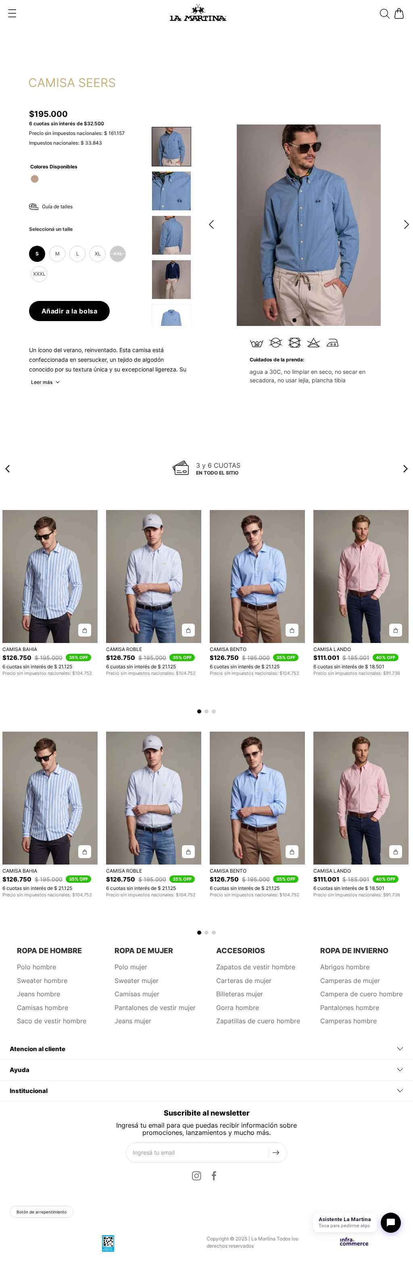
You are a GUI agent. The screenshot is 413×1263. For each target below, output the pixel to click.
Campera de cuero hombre (361, 994)
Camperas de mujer (350, 981)
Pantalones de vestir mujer (155, 1008)
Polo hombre (36, 967)
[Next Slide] (405, 468)
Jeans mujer (133, 1021)
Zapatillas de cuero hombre (258, 1021)
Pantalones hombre (349, 1008)
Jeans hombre (38, 994)
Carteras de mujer (243, 981)
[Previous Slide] (8, 468)
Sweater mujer (137, 981)
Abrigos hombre (344, 967)
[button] (12, 13)
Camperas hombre (348, 1021)
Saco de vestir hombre (51, 1021)
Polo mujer (131, 967)
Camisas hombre (42, 1008)
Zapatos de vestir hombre (255, 967)
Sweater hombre (42, 981)
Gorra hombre (237, 1008)
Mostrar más (46, 382)
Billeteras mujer (239, 994)
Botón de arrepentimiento (42, 1211)
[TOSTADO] (35, 179)
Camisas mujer (137, 994)
